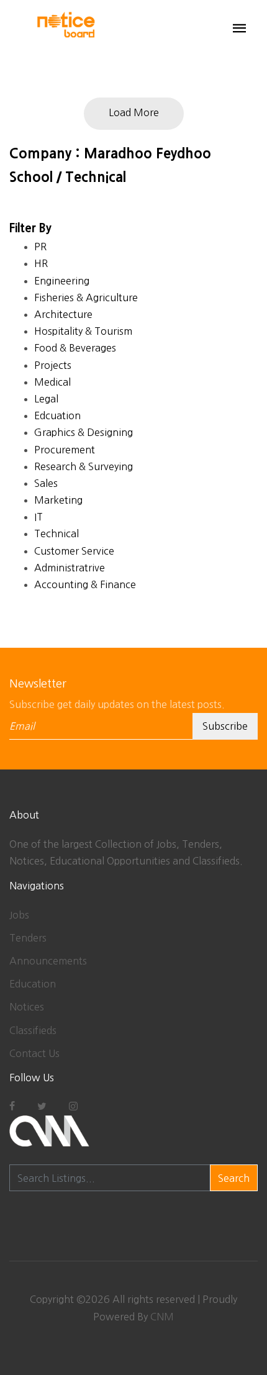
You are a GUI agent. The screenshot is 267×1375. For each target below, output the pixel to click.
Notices (26, 1007)
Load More (134, 112)
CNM (162, 1317)
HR (41, 263)
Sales (46, 483)
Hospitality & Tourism (83, 331)
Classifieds (33, 1030)
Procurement (64, 450)
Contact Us (34, 1053)
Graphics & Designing (83, 432)
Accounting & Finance (85, 584)
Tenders (28, 938)
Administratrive (69, 568)
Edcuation (57, 415)
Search (234, 1178)
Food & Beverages (75, 348)
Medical (52, 382)
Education (32, 984)
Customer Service (74, 551)
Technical (56, 533)
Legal (46, 399)
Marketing (58, 500)
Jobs (19, 915)
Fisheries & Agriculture (86, 297)
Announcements (48, 961)
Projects (52, 365)
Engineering (61, 281)
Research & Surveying (83, 466)
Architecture (63, 314)
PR (40, 247)
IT (38, 517)
